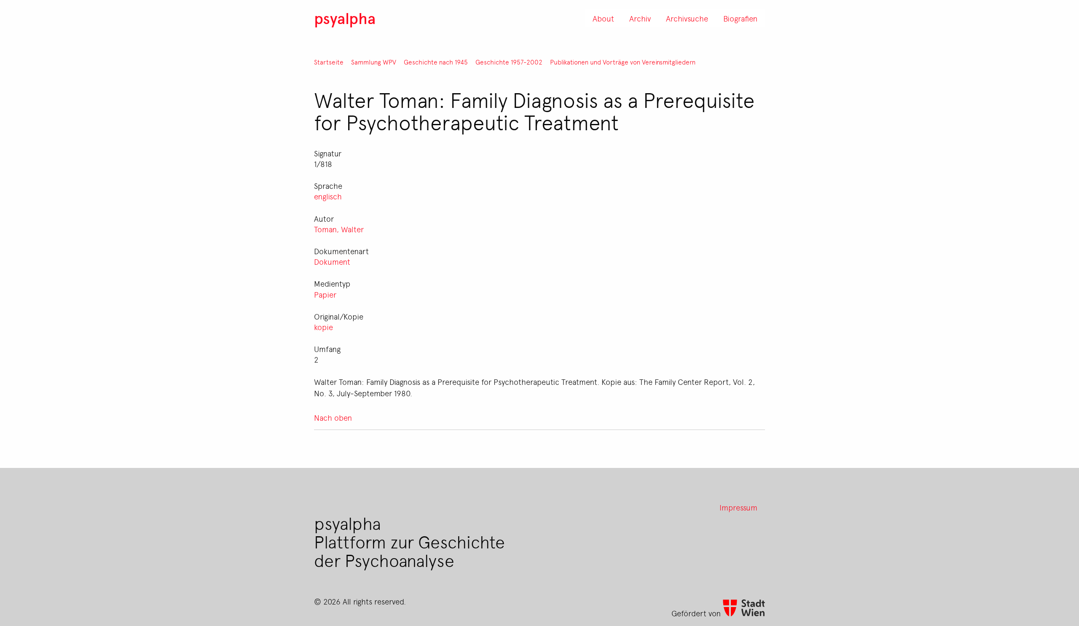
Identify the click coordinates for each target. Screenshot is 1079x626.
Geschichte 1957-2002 (508, 62)
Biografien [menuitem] (740, 18)
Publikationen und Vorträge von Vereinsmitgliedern (622, 62)
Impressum (738, 507)
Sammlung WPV (373, 62)
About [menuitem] (603, 18)
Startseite (329, 62)
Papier (325, 294)
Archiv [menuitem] (640, 18)
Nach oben (333, 417)
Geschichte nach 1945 (436, 62)
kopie (323, 327)
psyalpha (345, 18)
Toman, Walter (339, 229)
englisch (328, 196)
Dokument (332, 261)
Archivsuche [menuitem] (687, 18)
